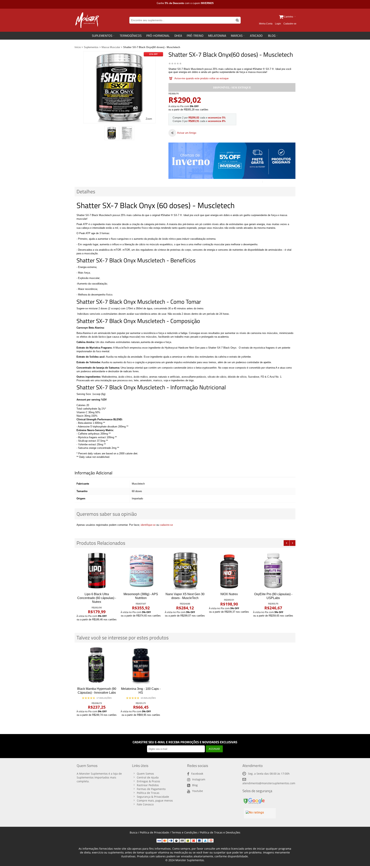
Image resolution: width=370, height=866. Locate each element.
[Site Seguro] (254, 799)
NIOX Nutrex (229, 594)
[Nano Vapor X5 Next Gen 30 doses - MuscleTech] (185, 570)
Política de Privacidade (154, 832)
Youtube (197, 791)
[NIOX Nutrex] (229, 570)
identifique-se (148, 524)
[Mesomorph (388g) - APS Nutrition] (141, 570)
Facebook (197, 773)
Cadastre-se (289, 23)
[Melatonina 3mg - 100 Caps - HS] (141, 665)
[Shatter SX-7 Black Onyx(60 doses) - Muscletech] (111, 133)
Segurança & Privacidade (153, 796)
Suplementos (91, 47)
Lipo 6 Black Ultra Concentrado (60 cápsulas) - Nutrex (96, 597)
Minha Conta (265, 23)
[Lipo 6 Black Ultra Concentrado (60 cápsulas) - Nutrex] (97, 570)
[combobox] (184, 20)
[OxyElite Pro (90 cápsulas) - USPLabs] (273, 570)
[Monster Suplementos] (86, 20)
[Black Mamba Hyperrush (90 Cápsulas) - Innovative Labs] (97, 665)
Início (78, 47)
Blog (195, 785)
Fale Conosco (145, 804)
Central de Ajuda (148, 777)
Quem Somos (145, 773)
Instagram (198, 779)
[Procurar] (237, 20)
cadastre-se (166, 524)
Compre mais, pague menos (155, 800)
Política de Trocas (148, 793)
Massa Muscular (111, 47)
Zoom (149, 118)
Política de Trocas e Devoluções (220, 832)
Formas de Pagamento (151, 789)
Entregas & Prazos (148, 781)
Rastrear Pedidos (148, 785)
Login (278, 23)
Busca (133, 832)
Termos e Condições (185, 832)
